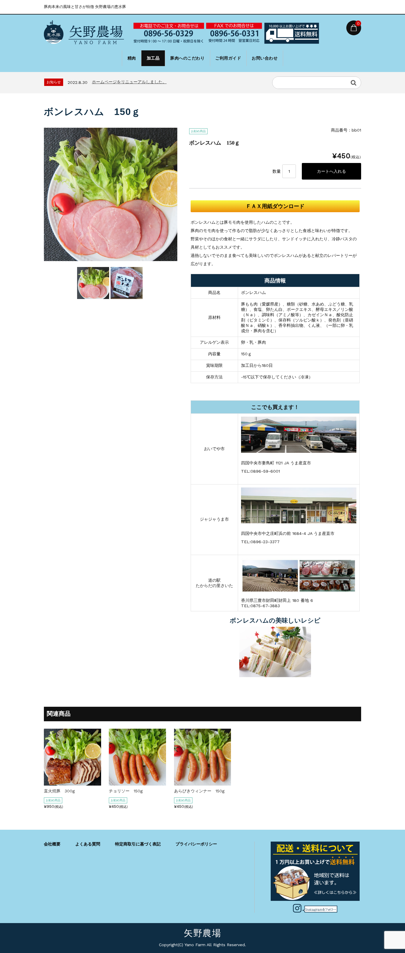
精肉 (131, 58)
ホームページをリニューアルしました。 (129, 81)
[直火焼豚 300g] (72, 783)
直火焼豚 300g (59, 791)
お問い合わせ (265, 58)
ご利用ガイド (228, 58)
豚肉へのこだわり (187, 58)
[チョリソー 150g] (137, 783)
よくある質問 (87, 844)
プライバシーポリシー (196, 844)
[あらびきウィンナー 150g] (202, 783)
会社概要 (52, 844)
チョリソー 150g (126, 791)
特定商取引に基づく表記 (138, 844)
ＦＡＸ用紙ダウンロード (275, 206)
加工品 (153, 58)
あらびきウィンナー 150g (199, 791)
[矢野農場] (84, 33)
